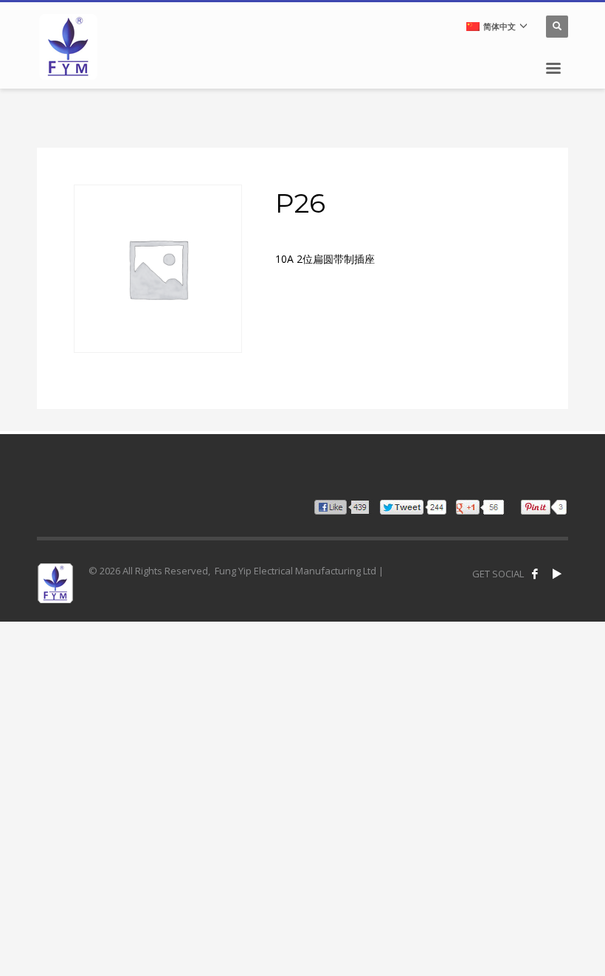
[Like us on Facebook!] (535, 574)
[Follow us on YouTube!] (557, 574)
